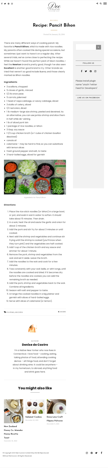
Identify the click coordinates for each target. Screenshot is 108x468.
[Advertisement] (92, 171)
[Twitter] (86, 71)
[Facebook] (81, 71)
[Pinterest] (8, 3)
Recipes (54, 20)
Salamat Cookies (33, 417)
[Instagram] (12, 3)
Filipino (10, 312)
